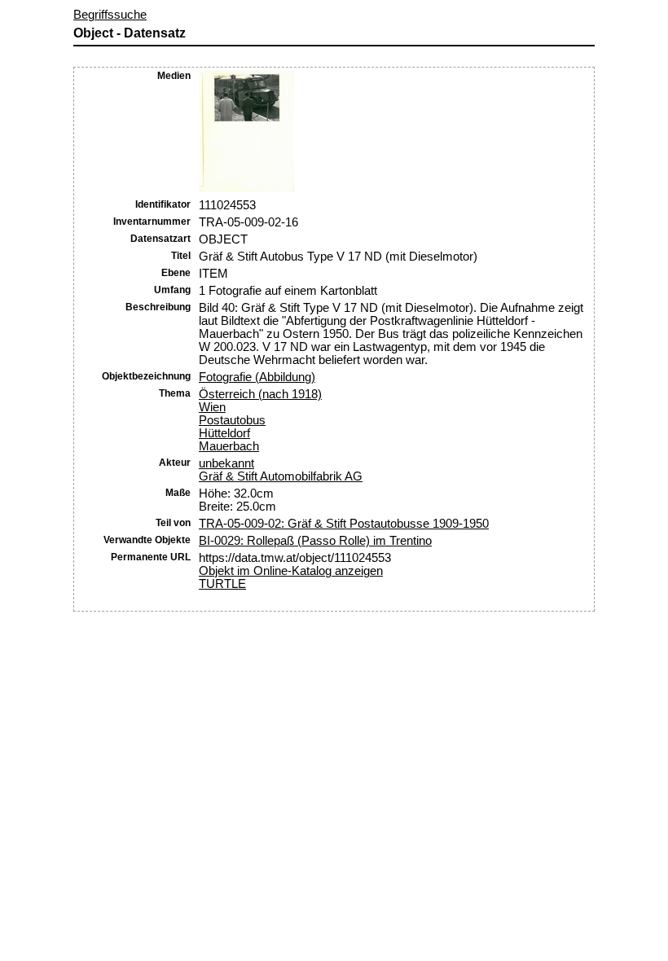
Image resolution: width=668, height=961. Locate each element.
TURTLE (222, 583)
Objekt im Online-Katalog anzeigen (291, 570)
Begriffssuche (110, 14)
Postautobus (232, 420)
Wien (212, 407)
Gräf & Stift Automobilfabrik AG (281, 476)
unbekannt (226, 463)
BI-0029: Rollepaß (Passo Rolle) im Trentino (315, 540)
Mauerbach (229, 446)
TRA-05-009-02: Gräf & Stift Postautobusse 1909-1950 (344, 523)
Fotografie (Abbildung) (257, 377)
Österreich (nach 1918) (260, 394)
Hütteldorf (224, 433)
